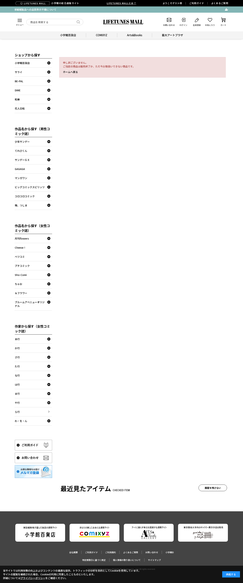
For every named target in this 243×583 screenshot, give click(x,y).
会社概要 (73, 552)
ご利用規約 (110, 552)
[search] (78, 22)
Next (227, 9)
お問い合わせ (151, 552)
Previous (15, 9)
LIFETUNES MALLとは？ (121, 3)
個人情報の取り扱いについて (127, 559)
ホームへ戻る (70, 72)
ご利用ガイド (196, 3)
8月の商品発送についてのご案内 (144, 9)
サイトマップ (154, 559)
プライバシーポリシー (32, 578)
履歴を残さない (213, 488)
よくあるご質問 (219, 3)
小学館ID (169, 552)
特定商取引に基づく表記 (94, 559)
